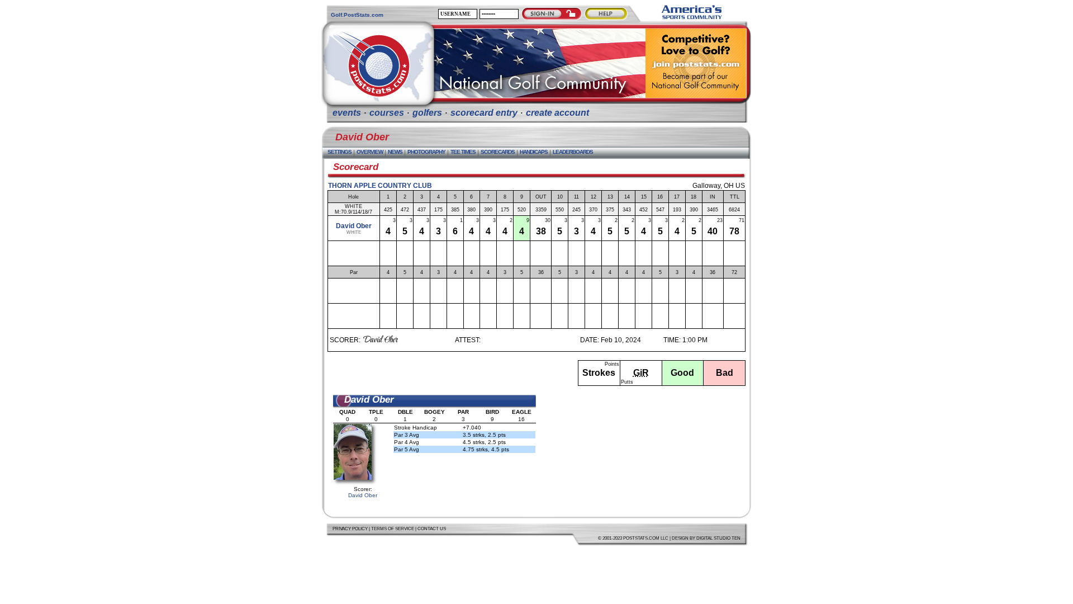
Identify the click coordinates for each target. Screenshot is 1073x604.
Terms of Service (392, 528)
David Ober (354, 226)
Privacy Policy (350, 528)
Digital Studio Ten (718, 538)
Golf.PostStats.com (357, 15)
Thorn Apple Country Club (380, 186)
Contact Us (431, 528)
